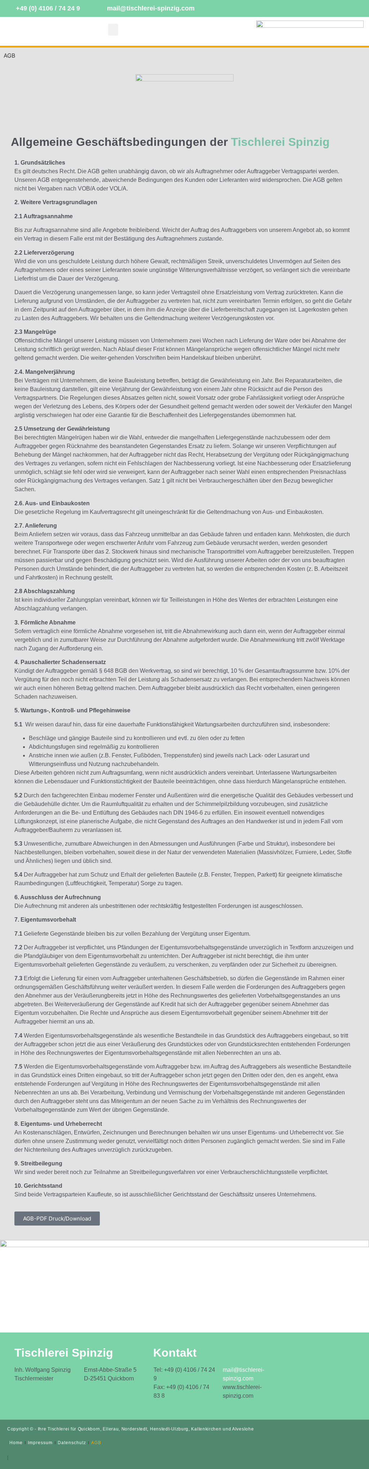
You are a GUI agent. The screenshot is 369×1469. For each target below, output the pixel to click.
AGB (96, 1442)
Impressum (40, 1442)
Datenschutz (72, 1442)
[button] (113, 30)
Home (16, 1442)
